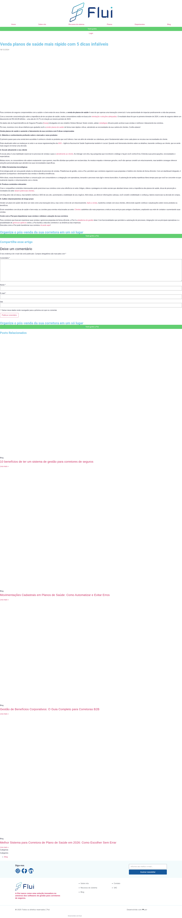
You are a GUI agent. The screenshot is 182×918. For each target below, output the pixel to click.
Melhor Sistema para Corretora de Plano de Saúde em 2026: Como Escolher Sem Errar (58, 842)
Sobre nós (42, 24)
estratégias (103, 123)
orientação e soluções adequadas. (104, 116)
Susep (45, 123)
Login (91, 33)
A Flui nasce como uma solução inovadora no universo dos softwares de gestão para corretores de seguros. (37, 895)
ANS (60, 143)
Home (13, 24)
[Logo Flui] (91, 12)
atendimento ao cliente (64, 154)
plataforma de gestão (85, 220)
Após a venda (92, 203)
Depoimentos (140, 24)
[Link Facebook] (24, 870)
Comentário (5, 258)
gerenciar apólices (20, 223)
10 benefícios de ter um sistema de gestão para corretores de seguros (46, 461)
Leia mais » (4, 466)
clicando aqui (45, 225)
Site (1, 302)
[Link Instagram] (17, 870)
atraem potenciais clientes (24, 191)
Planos (109, 24)
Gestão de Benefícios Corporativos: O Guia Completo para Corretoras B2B (49, 709)
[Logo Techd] (159, 909)
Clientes (78, 209)
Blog (169, 24)
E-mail (3, 293)
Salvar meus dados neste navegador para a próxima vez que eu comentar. (29, 310)
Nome (3, 285)
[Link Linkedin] (30, 870)
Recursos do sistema (76, 24)
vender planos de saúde (55, 127)
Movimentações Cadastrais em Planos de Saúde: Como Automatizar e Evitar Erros (55, 595)
